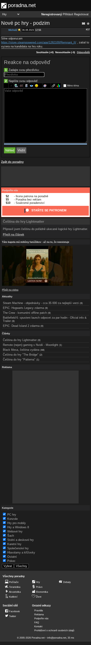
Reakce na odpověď (27, 62)
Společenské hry (18, 548)
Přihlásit (68, 14)
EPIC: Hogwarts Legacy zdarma (23, 308)
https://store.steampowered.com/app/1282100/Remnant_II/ (38, 42)
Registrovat (81, 14)
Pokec (11, 561)
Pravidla (38, 610)
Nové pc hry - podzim (25, 23)
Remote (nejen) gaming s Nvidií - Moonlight (30, 345)
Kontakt (38, 626)
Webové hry (15, 531)
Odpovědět (83, 52)
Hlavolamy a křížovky (21, 552)
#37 (88, 29)
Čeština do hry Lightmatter (23, 221)
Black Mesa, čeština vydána (21, 349)
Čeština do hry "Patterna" (19, 359)
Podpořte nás (10, 190)
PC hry (11, 514)
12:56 (38, 30)
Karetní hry (14, 544)
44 (42, 350)
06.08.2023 (28, 30)
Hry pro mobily (16, 523)
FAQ (36, 622)
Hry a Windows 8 (18, 527)
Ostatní (12, 556)
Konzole (12, 518)
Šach (10, 535)
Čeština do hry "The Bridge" (20, 354)
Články (6, 333)
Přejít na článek (13, 234)
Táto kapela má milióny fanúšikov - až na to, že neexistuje (35, 242)
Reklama (39, 614)
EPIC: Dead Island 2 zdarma (21, 325)
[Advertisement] (45, 176)
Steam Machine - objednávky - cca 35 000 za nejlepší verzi (41, 303)
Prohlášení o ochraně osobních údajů (54, 630)
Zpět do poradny (12, 162)
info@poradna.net (56, 637)
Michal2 (12, 30)
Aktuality (7, 296)
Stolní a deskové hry (20, 540)
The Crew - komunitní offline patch (25, 312)
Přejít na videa (10, 289)
